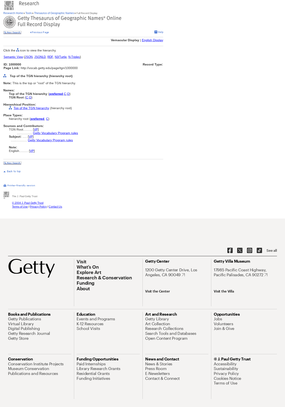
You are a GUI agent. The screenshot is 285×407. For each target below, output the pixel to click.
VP (36, 129)
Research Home (13, 13)
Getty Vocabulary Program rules (55, 133)
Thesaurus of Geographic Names (54, 13)
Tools (29, 13)
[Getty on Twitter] (239, 250)
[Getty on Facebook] (230, 250)
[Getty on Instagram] (249, 250)
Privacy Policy (38, 206)
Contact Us (55, 206)
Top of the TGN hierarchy (31, 108)
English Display (152, 40)
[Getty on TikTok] (259, 250)
